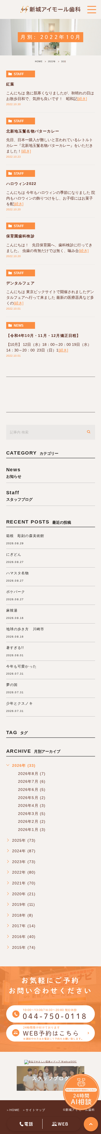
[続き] (82, 99)
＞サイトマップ (33, 1110)
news (18, 325)
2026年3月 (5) (32, 813)
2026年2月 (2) (32, 821)
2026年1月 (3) (32, 829)
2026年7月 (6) (32, 781)
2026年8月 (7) (32, 773)
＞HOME (13, 1110)
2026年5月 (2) (32, 797)
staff (19, 74)
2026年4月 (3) (32, 805)
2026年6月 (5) (32, 789)
